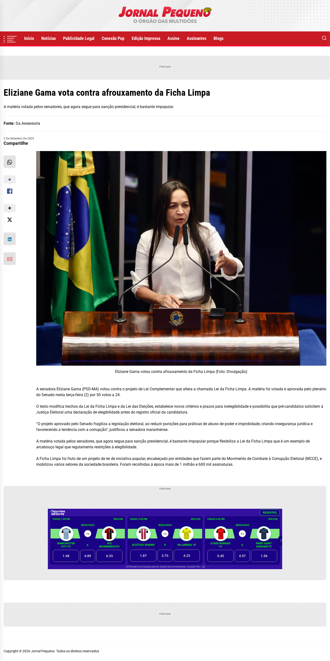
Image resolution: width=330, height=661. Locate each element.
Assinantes (196, 38)
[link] (165, 15)
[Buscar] (324, 38)
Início (29, 38)
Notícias (48, 38)
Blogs (218, 38)
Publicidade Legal (78, 38)
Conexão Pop (113, 38)
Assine (173, 38)
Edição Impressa (146, 38)
